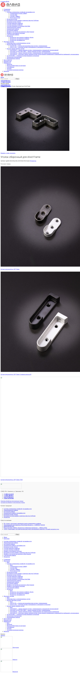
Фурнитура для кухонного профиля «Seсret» (22, 37)
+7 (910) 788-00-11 (8, 495)
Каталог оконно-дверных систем (15, 48)
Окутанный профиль (12, 30)
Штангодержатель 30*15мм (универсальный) (16, 374)
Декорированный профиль (14, 27)
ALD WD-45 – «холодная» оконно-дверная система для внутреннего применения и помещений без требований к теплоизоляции (44, 54)
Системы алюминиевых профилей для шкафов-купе (21, 12)
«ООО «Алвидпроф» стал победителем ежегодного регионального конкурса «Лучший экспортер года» (31, 529)
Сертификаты (10, 67)
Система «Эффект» (15, 16)
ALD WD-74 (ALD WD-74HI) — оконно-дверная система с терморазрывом (30, 51)
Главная (3, 86)
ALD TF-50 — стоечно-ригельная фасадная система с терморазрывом (28, 46)
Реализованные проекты (13, 58)
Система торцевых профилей (14, 24)
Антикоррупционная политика (15, 69)
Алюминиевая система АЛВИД (18, 13)
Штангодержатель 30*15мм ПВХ (12, 480)
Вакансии (9, 64)
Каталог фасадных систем (14, 44)
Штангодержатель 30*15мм (10, 269)
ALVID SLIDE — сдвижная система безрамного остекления (23, 55)
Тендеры (9, 68)
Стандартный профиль (13, 34)
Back (8, 562)
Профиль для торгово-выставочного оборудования (20, 31)
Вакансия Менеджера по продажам (16, 65)
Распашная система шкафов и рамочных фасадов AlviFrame (23, 20)
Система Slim (13, 15)
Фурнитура (10, 36)
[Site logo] (10, 6)
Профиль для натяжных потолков (16, 33)
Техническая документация (14, 57)
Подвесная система (12, 19)
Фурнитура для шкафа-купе (17, 40)
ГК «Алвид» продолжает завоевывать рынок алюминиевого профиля (22, 523)
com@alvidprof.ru (9, 497)
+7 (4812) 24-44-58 (9, 494)
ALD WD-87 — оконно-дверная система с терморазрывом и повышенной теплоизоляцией (34, 50)
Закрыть (3, 635)
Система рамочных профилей (15, 23)
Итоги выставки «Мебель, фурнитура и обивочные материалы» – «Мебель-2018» (25, 527)
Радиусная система (15, 17)
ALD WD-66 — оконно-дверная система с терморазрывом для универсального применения (34, 53)
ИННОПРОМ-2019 (9, 526)
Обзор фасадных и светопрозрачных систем (18, 43)
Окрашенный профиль (13, 29)
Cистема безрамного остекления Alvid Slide (18, 26)
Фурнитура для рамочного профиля (19, 38)
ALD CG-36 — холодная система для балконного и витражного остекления (30, 47)
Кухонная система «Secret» (14, 22)
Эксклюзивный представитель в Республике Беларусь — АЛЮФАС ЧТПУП (24, 525)
